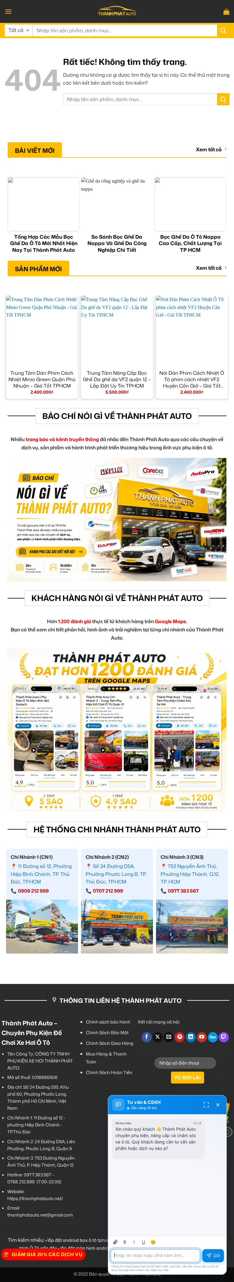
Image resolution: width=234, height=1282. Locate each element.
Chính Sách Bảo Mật (107, 1032)
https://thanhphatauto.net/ (35, 1198)
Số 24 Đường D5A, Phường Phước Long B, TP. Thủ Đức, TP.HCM (116, 874)
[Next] (223, 218)
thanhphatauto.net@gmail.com (40, 1215)
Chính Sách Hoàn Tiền (109, 1072)
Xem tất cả (209, 149)
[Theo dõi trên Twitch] (224, 1037)
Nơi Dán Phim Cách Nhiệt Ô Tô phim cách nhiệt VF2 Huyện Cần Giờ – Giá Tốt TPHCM (191, 379)
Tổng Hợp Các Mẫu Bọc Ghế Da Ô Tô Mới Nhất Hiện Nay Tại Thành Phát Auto (43, 243)
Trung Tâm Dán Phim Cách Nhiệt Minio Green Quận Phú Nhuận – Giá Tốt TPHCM (42, 379)
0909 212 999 (33, 890)
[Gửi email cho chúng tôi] (169, 1037)
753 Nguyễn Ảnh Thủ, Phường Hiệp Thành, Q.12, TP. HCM (190, 874)
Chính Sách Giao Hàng (109, 1043)
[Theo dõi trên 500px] (213, 1037)
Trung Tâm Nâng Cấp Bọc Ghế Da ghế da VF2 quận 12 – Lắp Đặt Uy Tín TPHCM (117, 379)
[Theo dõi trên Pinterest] (180, 1037)
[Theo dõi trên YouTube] (202, 1037)
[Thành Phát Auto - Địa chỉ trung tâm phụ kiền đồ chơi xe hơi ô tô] (117, 11)
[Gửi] (223, 30)
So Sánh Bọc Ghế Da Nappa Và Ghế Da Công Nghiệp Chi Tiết (117, 243)
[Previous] (10, 218)
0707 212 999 (108, 890)
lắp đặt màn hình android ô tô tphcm (98, 1248)
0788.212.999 (21, 1181)
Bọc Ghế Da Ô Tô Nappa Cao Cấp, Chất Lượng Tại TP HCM (190, 243)
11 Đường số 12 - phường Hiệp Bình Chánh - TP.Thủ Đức (36, 1125)
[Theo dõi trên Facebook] (147, 1037)
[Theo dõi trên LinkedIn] (191, 1037)
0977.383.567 (37, 1174)
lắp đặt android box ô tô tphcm (79, 1240)
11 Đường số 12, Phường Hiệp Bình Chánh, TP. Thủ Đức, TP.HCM (41, 874)
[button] (8, 11)
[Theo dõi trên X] (158, 1037)
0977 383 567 (183, 890)
